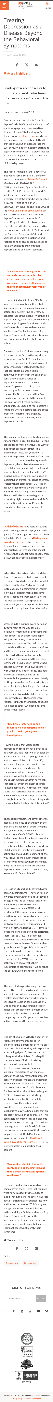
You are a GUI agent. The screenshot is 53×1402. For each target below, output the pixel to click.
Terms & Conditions (34, 1398)
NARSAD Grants (14, 526)
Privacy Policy (17, 1398)
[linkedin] (22, 1311)
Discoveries (30, 1263)
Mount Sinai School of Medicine (26, 210)
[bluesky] (47, 1311)
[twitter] (13, 1311)
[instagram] (30, 1311)
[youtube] (38, 1311)
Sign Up (41, 1298)
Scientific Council (37, 179)
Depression (28, 136)
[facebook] (5, 1311)
